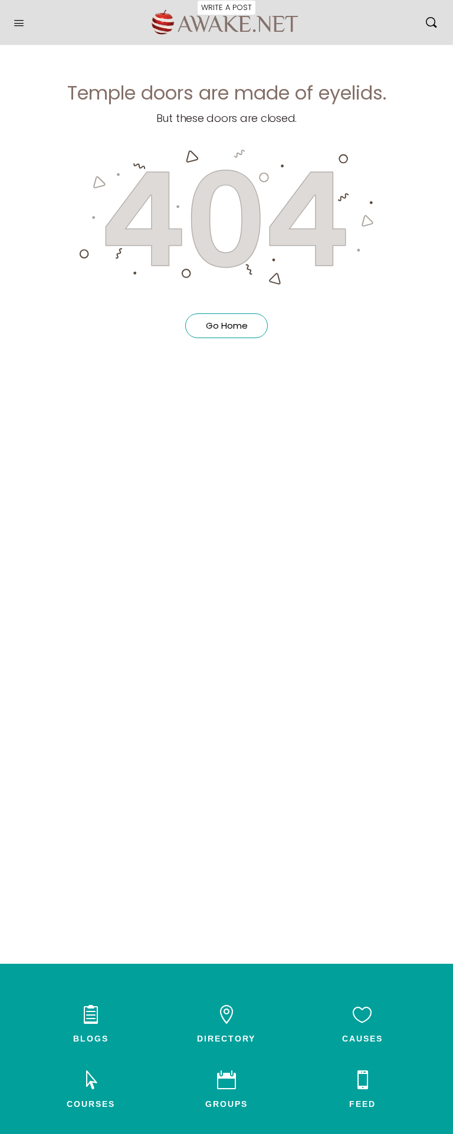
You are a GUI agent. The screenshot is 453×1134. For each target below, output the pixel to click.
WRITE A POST (226, 7)
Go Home (227, 325)
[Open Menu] (19, 21)
